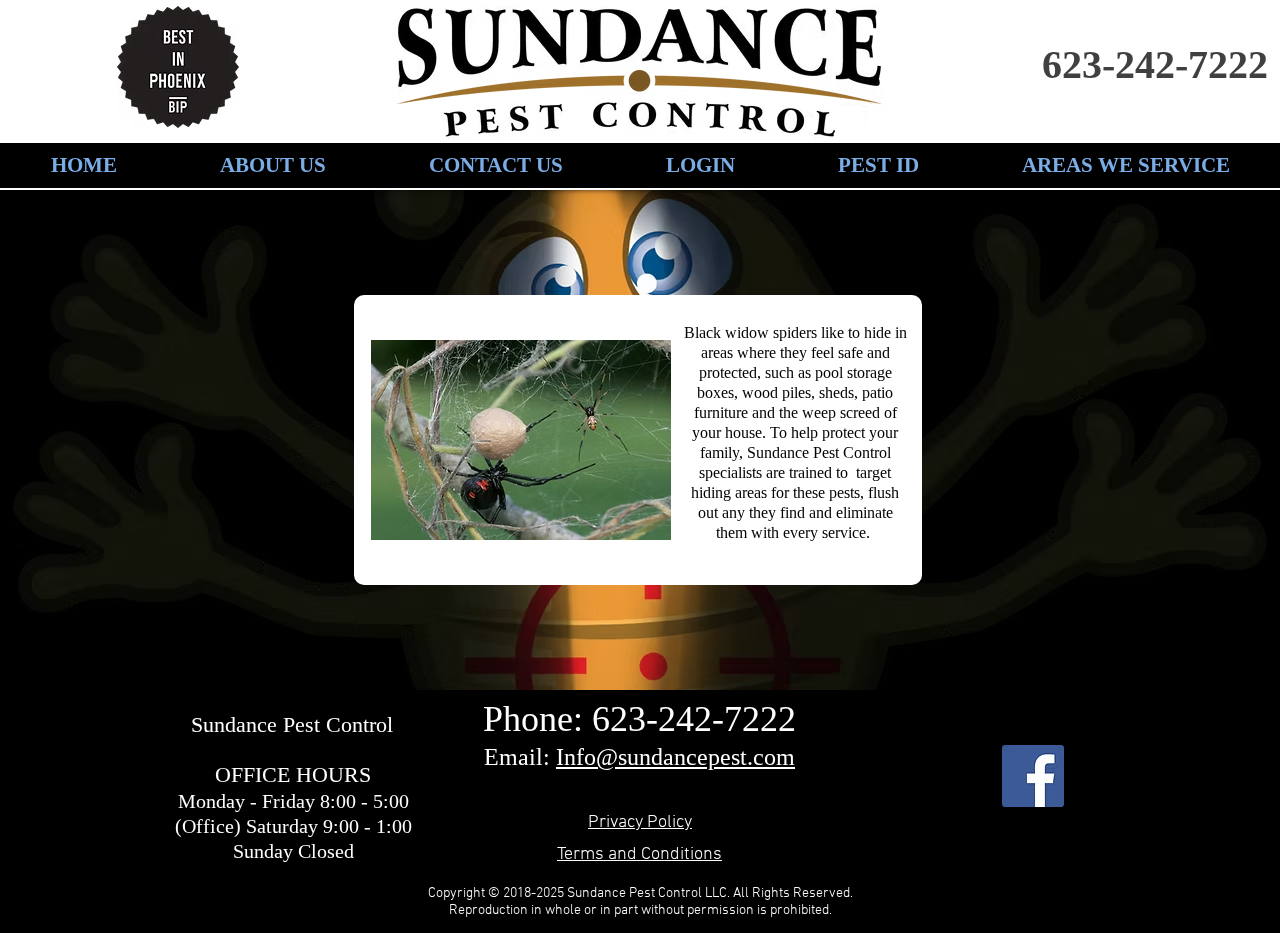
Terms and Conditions (639, 854)
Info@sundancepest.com (675, 757)
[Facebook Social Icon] (1033, 776)
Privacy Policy (640, 822)
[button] (878, 165)
